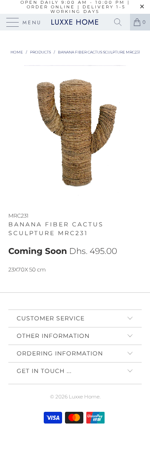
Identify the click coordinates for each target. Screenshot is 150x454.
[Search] (120, 22)
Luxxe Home (75, 22)
